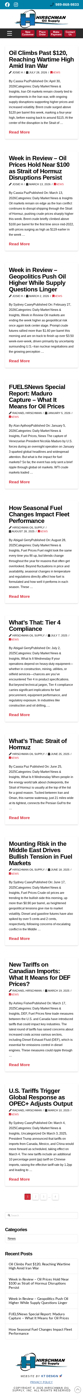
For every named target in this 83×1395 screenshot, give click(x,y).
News (56, 72)
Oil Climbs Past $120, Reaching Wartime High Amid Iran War (41, 59)
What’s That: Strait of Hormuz (38, 744)
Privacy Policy (41, 1382)
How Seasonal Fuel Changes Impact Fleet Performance (39, 514)
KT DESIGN (50, 1376)
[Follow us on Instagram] (16, 4)
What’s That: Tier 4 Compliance (34, 625)
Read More (19, 132)
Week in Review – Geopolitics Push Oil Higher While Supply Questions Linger (37, 279)
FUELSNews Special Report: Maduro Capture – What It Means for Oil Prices (37, 396)
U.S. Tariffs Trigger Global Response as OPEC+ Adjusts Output (41, 1097)
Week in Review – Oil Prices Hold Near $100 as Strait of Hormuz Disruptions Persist (39, 168)
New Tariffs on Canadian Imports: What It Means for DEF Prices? (39, 974)
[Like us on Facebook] (7, 4)
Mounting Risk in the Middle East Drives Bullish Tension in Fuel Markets (40, 853)
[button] (9, 33)
